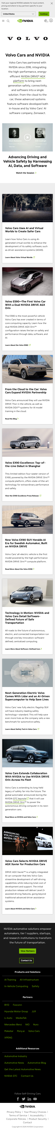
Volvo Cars (34, 1031)
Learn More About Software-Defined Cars (23, 649)
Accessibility (37, 1115)
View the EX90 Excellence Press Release (22, 496)
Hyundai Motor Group (16, 1011)
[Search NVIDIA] (8, 20)
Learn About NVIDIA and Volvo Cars (20, 909)
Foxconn (17, 1004)
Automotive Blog (37, 1062)
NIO (27, 1024)
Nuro (35, 1024)
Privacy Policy (14, 1111)
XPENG (8, 1037)
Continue (44, 14)
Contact (27, 1122)
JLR (34, 1011)
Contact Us (27, 1075)
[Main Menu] (3, 21)
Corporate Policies (16, 1118)
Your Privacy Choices (35, 1111)
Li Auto (8, 1017)
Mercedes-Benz (13, 1024)
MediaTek (21, 1017)
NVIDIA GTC (10, 1075)
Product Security (38, 1118)
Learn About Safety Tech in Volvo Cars (21, 729)
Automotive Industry (15, 1056)
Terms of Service (18, 1115)
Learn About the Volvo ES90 (17, 345)
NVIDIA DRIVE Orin (14, 802)
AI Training (10, 979)
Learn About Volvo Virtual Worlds (19, 257)
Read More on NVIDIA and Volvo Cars (20, 817)
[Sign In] (51, 20)
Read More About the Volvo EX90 (19, 569)
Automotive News (14, 1062)
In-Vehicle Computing (16, 986)
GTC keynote (19, 798)
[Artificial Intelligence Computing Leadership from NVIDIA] (25, 21)
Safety (35, 986)
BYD (6, 1004)
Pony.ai (21, 1031)
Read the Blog (11, 419)
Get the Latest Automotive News (22, 1069)
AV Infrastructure (29, 979)
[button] (46, 21)
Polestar (8, 1031)
